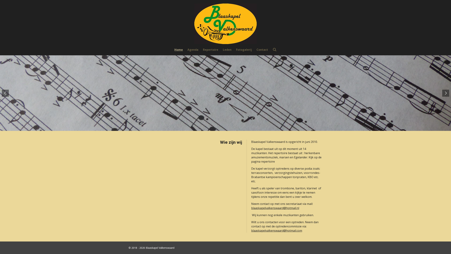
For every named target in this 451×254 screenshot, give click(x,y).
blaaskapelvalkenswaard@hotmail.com (276, 231)
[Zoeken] (274, 49)
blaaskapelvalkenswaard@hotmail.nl (275, 208)
